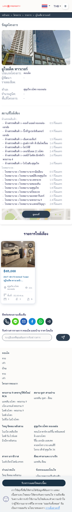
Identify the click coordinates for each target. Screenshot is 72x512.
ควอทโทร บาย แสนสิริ (44, 445)
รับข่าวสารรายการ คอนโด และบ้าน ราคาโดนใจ (27, 330)
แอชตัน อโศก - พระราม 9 (14, 401)
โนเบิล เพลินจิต (10, 431)
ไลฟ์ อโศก (7, 414)
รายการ (28, 15)
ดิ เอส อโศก (40, 435)
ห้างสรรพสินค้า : (9, 119)
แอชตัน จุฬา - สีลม (43, 398)
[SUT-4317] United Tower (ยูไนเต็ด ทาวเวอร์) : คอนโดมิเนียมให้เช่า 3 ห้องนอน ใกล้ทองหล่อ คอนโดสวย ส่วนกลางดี (17, 278)
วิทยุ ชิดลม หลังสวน (12, 426)
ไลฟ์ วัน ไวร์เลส (9, 435)
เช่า (3, 362)
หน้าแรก (5, 15)
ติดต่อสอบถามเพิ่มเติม (14, 314)
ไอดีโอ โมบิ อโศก (10, 419)
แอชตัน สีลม (40, 461)
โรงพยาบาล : (8, 167)
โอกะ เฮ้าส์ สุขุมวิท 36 (44, 449)
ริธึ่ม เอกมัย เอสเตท (43, 440)
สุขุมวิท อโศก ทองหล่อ (46, 426)
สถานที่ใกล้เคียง (11, 113)
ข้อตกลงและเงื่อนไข (46, 469)
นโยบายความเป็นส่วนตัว (48, 476)
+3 (49, 321)
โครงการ (17, 15)
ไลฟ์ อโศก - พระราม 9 (13, 410)
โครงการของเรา (10, 383)
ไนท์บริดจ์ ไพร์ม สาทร (12, 461)
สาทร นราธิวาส (10, 456)
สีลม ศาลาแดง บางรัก (45, 456)
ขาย (4, 358)
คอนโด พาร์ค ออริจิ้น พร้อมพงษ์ (49, 431)
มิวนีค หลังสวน (9, 440)
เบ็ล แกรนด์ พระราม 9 (13, 405)
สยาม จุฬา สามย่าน (44, 392)
